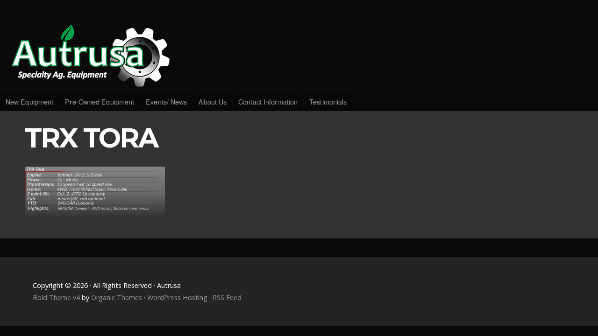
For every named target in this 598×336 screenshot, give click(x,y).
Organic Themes (116, 297)
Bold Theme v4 (56, 297)
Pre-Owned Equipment (99, 101)
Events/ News (166, 101)
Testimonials (328, 101)
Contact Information (268, 101)
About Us (213, 101)
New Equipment (29, 101)
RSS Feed (227, 297)
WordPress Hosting (177, 297)
